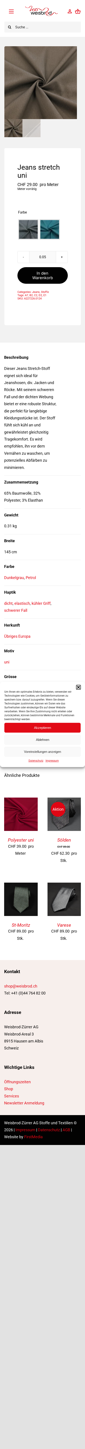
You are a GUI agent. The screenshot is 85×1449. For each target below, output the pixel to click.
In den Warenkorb (42, 275)
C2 (35, 295)
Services (11, 1096)
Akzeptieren (42, 728)
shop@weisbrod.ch (20, 986)
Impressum (52, 760)
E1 (44, 295)
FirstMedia (33, 1137)
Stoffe (45, 292)
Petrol (31, 577)
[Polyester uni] (20, 801)
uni (6, 662)
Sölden (64, 840)
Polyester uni (21, 840)
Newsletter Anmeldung (24, 1103)
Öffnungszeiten (17, 1082)
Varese (64, 925)
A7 (26, 295)
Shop (8, 1089)
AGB (66, 1130)
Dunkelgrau (14, 577)
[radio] (28, 229)
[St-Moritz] (20, 886)
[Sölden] (64, 801)
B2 (31, 295)
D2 (40, 295)
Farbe (22, 212)
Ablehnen (42, 740)
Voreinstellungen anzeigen (42, 752)
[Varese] (64, 886)
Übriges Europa (17, 636)
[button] (78, 687)
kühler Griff (41, 603)
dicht (8, 603)
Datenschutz (36, 760)
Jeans (36, 292)
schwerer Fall (15, 610)
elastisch (22, 603)
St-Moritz (21, 925)
